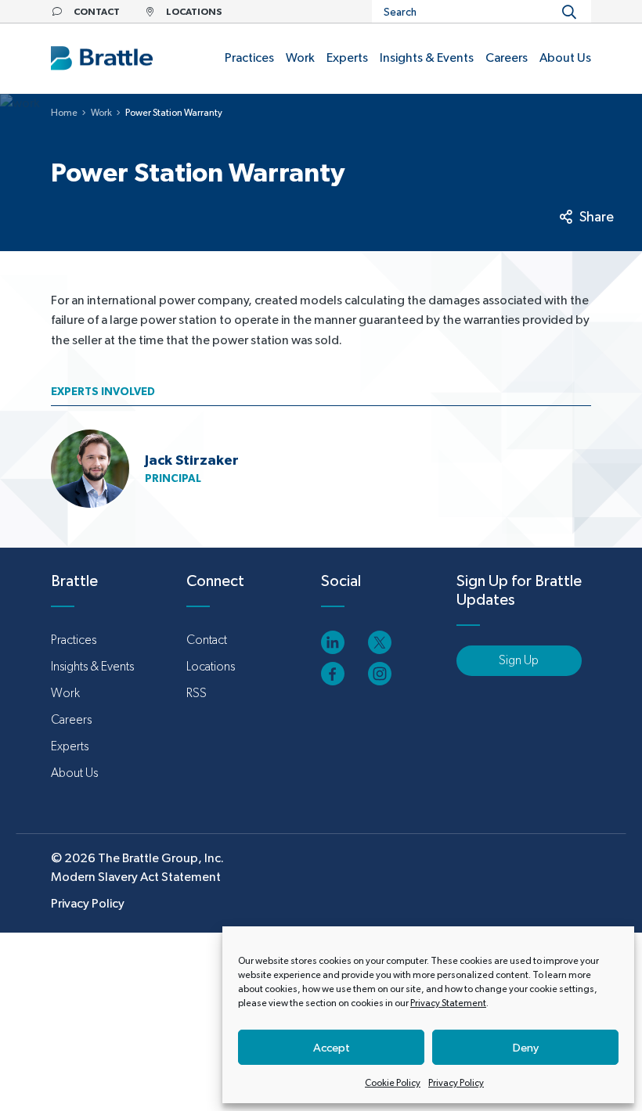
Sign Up (519, 660)
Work (101, 112)
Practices (73, 639)
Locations (210, 666)
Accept (331, 1047)
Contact (206, 639)
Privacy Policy (456, 1082)
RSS (196, 692)
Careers (71, 719)
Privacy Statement (448, 1003)
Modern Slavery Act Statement (136, 876)
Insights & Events (92, 666)
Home (64, 112)
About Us (74, 772)
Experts (69, 746)
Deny (526, 1047)
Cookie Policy (392, 1082)
